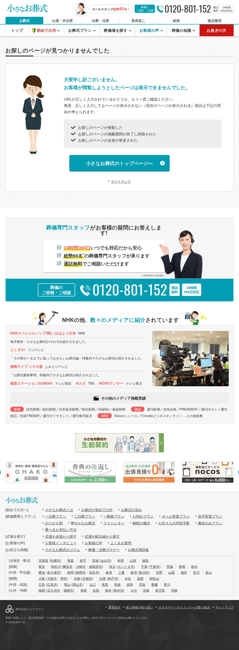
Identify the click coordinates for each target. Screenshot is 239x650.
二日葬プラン (84, 516)
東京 (42, 566)
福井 (184, 572)
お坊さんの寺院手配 (174, 522)
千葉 (144, 566)
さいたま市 (126, 566)
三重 (121, 572)
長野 (159, 572)
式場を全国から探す (61, 536)
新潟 (133, 572)
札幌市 (55, 560)
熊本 (108, 590)
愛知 (42, 572)
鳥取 (105, 584)
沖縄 (174, 590)
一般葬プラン (113, 516)
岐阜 (109, 572)
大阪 (42, 578)
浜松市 (94, 572)
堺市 (63, 578)
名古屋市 (53, 572)
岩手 (83, 560)
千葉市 (154, 566)
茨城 (169, 566)
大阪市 (52, 578)
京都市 (87, 578)
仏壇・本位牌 (62, 20)
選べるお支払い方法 (61, 529)
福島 (145, 560)
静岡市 (81, 572)
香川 (167, 584)
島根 (117, 584)
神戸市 (113, 578)
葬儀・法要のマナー (104, 549)
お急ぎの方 (216, 30)
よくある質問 (120, 542)
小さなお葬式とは (59, 509)
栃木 (194, 566)
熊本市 (118, 590)
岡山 (67, 584)
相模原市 (95, 566)
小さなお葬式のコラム (62, 549)
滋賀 (140, 578)
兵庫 (102, 578)
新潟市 (144, 572)
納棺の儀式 (141, 522)
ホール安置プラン (176, 516)
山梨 (171, 572)
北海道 (43, 560)
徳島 (130, 584)
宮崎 (146, 590)
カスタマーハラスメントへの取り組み (184, 607)
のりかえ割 (54, 522)
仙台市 (105, 560)
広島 (42, 584)
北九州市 (53, 590)
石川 (196, 572)
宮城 (95, 560)
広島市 (52, 584)
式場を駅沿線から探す (102, 536)
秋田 (120, 560)
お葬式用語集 (138, 549)
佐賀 (96, 590)
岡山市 (77, 584)
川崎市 (81, 566)
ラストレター (113, 522)
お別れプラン (143, 516)
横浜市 (68, 566)
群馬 (182, 566)
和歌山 (154, 578)
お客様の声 (93, 542)
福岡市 (68, 590)
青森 (70, 560)
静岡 (70, 572)
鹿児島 (160, 590)
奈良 (128, 578)
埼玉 (112, 566)
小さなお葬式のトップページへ (119, 163)
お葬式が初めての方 (97, 509)
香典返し (138, 20)
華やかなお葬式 (83, 522)
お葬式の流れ (131, 509)
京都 (77, 578)
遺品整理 (214, 20)
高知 (142, 584)
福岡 (42, 590)
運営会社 (114, 607)
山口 (92, 584)
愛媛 (154, 584)
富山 (208, 572)
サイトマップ (121, 181)
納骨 (176, 20)
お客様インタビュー (61, 542)
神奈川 (56, 566)
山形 (133, 560)
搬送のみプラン (210, 522)
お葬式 (24, 20)
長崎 (83, 590)
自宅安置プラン (210, 516)
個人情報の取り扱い (139, 607)
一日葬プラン (55, 516)
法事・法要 (100, 20)
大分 (133, 590)
